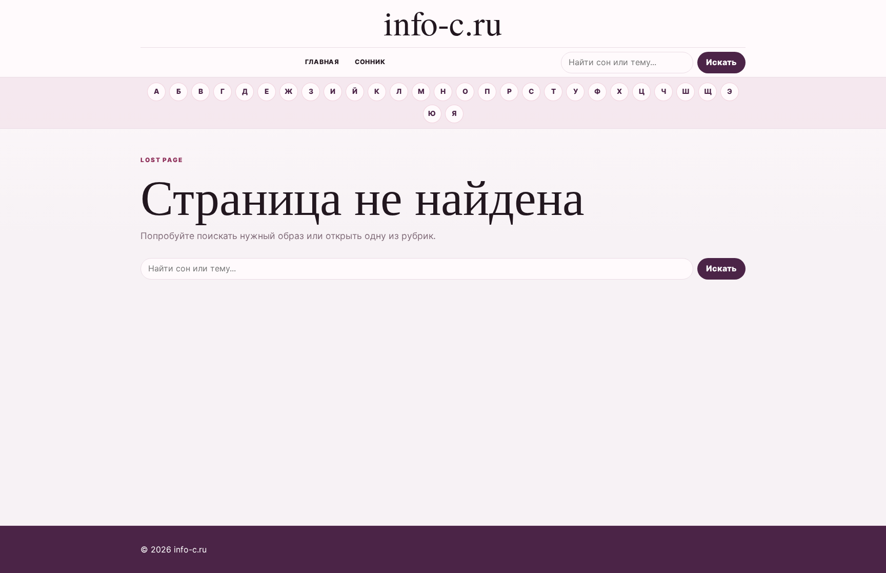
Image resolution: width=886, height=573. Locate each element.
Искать (721, 62)
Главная (322, 62)
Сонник (370, 62)
